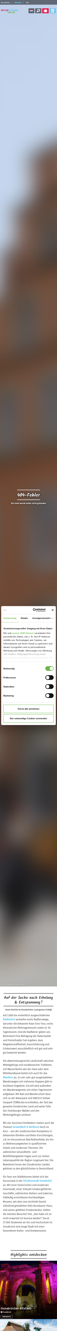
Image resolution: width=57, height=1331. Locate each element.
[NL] (31, 11)
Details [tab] (24, 618)
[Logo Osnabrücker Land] (10, 11)
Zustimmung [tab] (9, 618)
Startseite (17, 3)
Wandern (8, 1077)
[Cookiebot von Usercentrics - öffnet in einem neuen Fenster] (33, 610)
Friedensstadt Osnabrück (37, 1180)
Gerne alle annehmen (28, 709)
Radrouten (9, 1019)
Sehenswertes (6, 1317)
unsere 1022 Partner (23, 633)
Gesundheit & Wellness (26, 1127)
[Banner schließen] (53, 610)
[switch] (49, 677)
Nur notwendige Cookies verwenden (28, 718)
